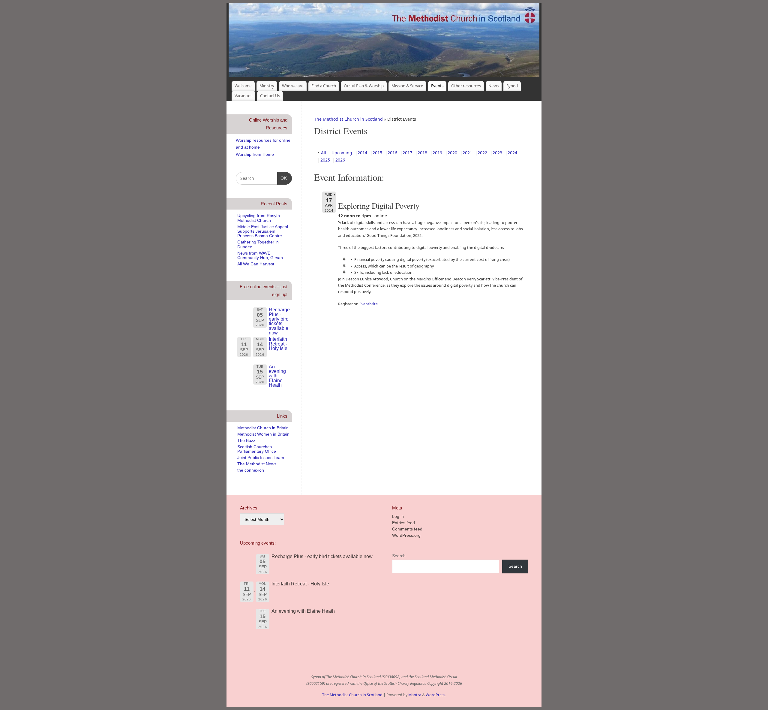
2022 (482, 153)
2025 (325, 160)
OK (282, 177)
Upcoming (342, 153)
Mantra (414, 694)
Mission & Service (407, 86)
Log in (398, 516)
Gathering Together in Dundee (258, 244)
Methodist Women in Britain (263, 434)
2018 (422, 153)
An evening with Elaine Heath (277, 376)
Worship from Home (255, 154)
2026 (340, 160)
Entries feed (403, 522)
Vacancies (243, 95)
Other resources (466, 86)
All (323, 153)
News (493, 86)
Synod (512, 86)
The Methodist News (256, 463)
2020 (452, 153)
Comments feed (407, 529)
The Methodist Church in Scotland (348, 119)
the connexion (250, 470)
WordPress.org (406, 535)
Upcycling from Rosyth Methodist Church (258, 217)
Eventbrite (368, 304)
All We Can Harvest (255, 263)
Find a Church (323, 86)
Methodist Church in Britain (263, 427)
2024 (512, 153)
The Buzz (246, 440)
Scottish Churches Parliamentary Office (256, 449)
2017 (407, 153)
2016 (392, 153)
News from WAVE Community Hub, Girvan (260, 255)
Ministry (267, 86)
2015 (377, 153)
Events (437, 86)
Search (399, 555)
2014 (362, 153)
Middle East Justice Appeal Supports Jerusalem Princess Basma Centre (262, 231)
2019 (437, 153)
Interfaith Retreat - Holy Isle (278, 343)
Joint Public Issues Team (260, 457)
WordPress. (436, 694)
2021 (467, 153)
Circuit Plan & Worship (364, 86)
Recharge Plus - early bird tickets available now (279, 321)
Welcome (243, 86)
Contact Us (270, 95)
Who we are (293, 86)
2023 (497, 153)
